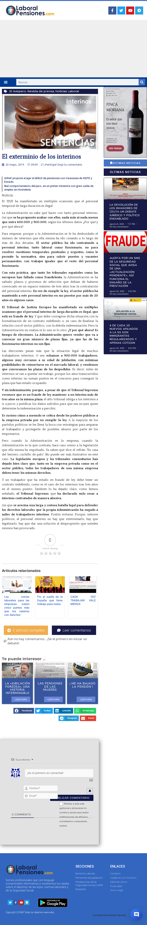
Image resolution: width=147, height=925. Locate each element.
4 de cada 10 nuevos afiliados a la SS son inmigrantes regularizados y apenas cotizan (124, 334)
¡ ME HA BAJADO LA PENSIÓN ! (83, 685)
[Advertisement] (73, 48)
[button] (6, 82)
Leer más (21, 699)
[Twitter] (121, 10)
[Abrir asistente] (136, 914)
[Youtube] (130, 10)
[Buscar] (142, 82)
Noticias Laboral (67, 91)
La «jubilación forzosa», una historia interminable (17, 688)
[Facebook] (112, 10)
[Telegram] (139, 10)
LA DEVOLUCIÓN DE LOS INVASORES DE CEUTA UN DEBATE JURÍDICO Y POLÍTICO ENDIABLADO (125, 212)
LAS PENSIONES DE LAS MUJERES (50, 687)
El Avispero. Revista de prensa (31, 91)
